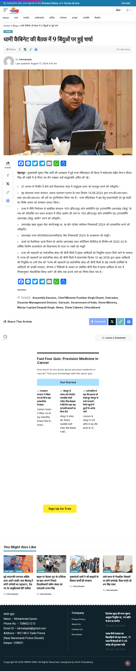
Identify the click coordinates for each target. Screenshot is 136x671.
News (59, 307)
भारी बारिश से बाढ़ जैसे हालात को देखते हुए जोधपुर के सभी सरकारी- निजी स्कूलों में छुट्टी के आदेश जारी (90, 401)
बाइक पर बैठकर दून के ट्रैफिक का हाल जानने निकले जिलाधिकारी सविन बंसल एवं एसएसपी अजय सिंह (51, 582)
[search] (111, 10)
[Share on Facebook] (19, 49)
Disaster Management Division (37, 302)
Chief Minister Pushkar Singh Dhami (81, 297)
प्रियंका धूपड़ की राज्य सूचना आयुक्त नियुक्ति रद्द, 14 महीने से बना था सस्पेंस (118, 617)
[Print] (35, 49)
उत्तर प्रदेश (9, 571)
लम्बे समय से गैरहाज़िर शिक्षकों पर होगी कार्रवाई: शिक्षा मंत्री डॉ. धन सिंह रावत (117, 580)
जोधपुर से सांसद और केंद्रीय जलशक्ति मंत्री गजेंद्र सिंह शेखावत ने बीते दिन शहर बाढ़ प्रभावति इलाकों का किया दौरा (68, 401)
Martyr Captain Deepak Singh (36, 307)
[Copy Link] (30, 49)
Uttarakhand (92, 307)
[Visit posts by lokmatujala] (9, 61)
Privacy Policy (50, 3)
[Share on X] (24, 49)
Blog (15, 25)
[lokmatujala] (14, 10)
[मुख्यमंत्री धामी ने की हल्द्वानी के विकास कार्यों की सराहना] (84, 564)
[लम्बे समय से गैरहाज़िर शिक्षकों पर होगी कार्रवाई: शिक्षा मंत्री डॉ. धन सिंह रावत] (117, 564)
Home (7, 25)
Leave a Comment (115, 337)
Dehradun (111, 297)
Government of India (84, 302)
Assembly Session (44, 297)
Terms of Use (71, 3)
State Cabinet (74, 307)
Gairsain (63, 302)
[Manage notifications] (128, 663)
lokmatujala (25, 59)
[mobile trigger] (7, 10)
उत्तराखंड (8, 32)
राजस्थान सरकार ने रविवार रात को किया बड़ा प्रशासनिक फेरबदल (44, 397)
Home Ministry (107, 302)
